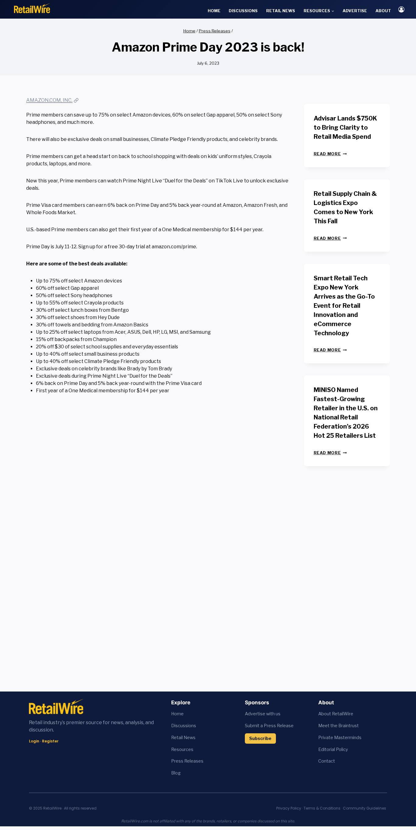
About (383, 10)
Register (50, 741)
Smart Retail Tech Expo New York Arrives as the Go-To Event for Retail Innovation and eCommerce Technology (344, 306)
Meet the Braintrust (338, 725)
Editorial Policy (333, 749)
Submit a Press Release (269, 725)
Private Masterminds (339, 737)
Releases (193, 761)
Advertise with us (262, 714)
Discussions (243, 10)
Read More (330, 154)
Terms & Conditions (322, 808)
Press (177, 761)
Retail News (280, 10)
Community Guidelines (364, 808)
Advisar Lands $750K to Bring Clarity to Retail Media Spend (345, 127)
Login (34, 741)
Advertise (355, 10)
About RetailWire (335, 714)
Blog (176, 773)
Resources (182, 749)
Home (214, 10)
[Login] (401, 9)
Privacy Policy (288, 808)
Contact (326, 761)
